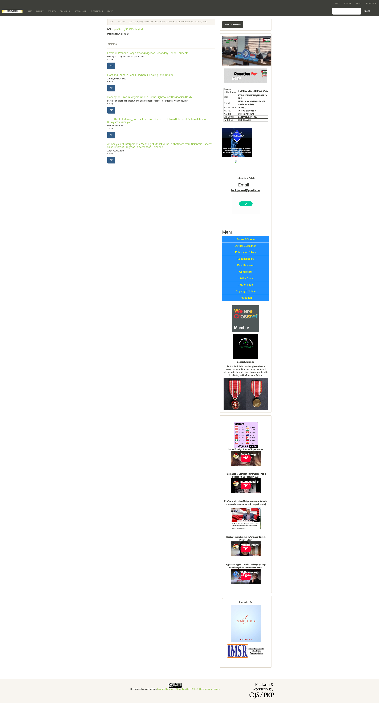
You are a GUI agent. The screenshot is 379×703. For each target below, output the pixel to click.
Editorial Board (245, 258)
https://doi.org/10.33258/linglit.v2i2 (128, 29)
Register (347, 3)
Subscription (97, 11)
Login (358, 3)
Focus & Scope (246, 239)
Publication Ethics (245, 252)
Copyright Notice (246, 291)
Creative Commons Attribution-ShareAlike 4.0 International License (188, 689)
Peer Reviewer (245, 265)
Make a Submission (233, 25)
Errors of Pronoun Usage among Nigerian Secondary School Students (147, 53)
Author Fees (246, 284)
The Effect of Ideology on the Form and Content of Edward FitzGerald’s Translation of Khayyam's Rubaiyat (157, 121)
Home (336, 3)
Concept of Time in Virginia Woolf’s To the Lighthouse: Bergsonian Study (149, 97)
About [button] (110, 11)
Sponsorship (80, 11)
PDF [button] (111, 66)
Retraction (246, 297)
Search (367, 11)
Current (40, 11)
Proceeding (371, 3)
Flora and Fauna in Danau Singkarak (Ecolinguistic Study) (140, 74)
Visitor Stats (246, 278)
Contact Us (245, 271)
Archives (52, 11)
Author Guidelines (245, 245)
